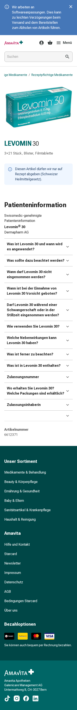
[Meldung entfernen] (70, 6)
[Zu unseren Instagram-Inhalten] (17, 698)
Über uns (11, 610)
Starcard (10, 554)
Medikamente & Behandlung (25, 472)
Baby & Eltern (14, 501)
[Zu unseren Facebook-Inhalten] (26, 698)
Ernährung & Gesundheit (22, 491)
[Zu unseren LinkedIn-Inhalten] (35, 698)
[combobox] (32, 57)
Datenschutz (13, 582)
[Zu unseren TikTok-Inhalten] (7, 698)
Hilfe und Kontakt (17, 544)
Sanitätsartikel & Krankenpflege (27, 510)
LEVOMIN (18, 143)
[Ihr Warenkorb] (50, 43)
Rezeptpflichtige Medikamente (52, 75)
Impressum (12, 573)
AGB (7, 592)
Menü (67, 43)
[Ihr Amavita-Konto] (40, 43)
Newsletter (12, 563)
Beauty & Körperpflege (21, 482)
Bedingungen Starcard (20, 601)
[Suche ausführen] (67, 57)
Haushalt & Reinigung (20, 519)
